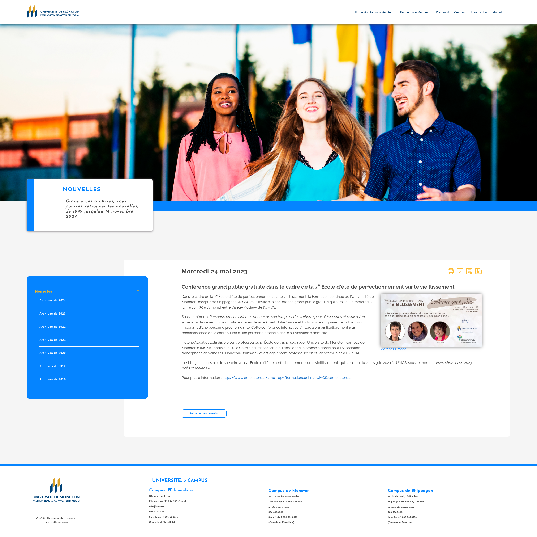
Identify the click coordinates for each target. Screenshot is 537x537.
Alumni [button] (497, 12)
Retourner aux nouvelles (204, 413)
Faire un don (478, 12)
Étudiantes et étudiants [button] (415, 12)
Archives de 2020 (52, 352)
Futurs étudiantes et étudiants (375, 12)
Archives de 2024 (52, 300)
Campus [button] (459, 12)
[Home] (53, 11)
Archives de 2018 (52, 379)
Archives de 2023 (52, 313)
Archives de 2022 (52, 326)
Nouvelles (43, 291)
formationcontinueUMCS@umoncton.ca (318, 378)
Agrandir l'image (393, 349)
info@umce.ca (157, 506)
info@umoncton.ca (278, 507)
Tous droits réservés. (56, 522)
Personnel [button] (442, 12)
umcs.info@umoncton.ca (401, 507)
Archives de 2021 (52, 339)
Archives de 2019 (52, 366)
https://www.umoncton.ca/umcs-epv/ (254, 378)
